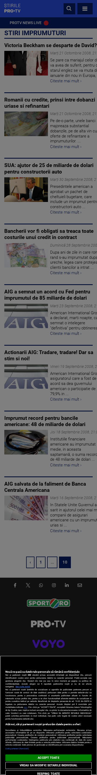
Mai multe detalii (23, 686)
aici (25, 707)
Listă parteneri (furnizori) (17, 748)
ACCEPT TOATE (48, 758)
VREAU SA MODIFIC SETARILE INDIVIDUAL (48, 765)
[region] (48, 715)
